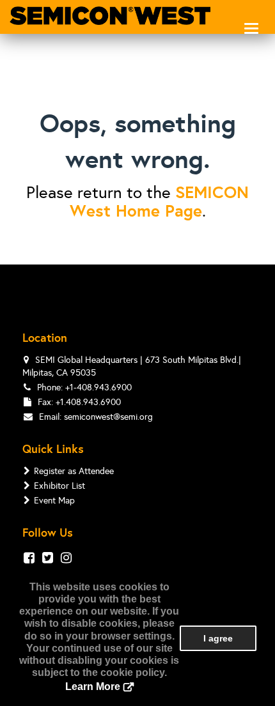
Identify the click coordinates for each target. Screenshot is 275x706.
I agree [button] (218, 638)
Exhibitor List (59, 485)
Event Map (54, 500)
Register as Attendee (74, 471)
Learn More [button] (92, 686)
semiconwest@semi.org (108, 416)
